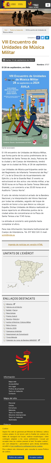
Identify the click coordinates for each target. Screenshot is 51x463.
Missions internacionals (17, 415)
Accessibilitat (14, 384)
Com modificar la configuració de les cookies (26, 446)
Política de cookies (16, 457)
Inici (6, 30)
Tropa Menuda (11, 337)
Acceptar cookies (36, 457)
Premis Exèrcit (11, 316)
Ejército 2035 (11, 328)
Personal (12, 403)
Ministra (9, 304)
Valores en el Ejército (14, 307)
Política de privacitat (16, 389)
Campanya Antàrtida (14, 331)
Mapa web (12, 382)
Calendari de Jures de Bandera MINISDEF (22, 340)
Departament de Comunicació (17, 334)
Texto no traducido (16, 30)
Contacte (12, 394)
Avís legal (12, 386)
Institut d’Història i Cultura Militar (18, 322)
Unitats (11, 405)
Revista (12, 319)
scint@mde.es (8, 235)
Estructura (12, 408)
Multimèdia (13, 420)
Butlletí (11, 310)
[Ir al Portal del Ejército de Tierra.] (25, 17)
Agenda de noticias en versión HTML (25, 244)
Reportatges (11, 313)
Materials (12, 410)
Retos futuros (11, 325)
